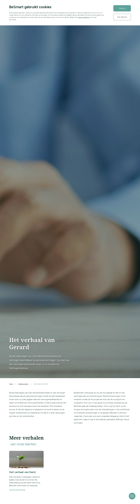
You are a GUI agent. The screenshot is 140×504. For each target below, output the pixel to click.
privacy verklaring (83, 17)
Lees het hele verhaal (17, 490)
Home (11, 384)
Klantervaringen (23, 384)
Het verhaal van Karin (22, 472)
